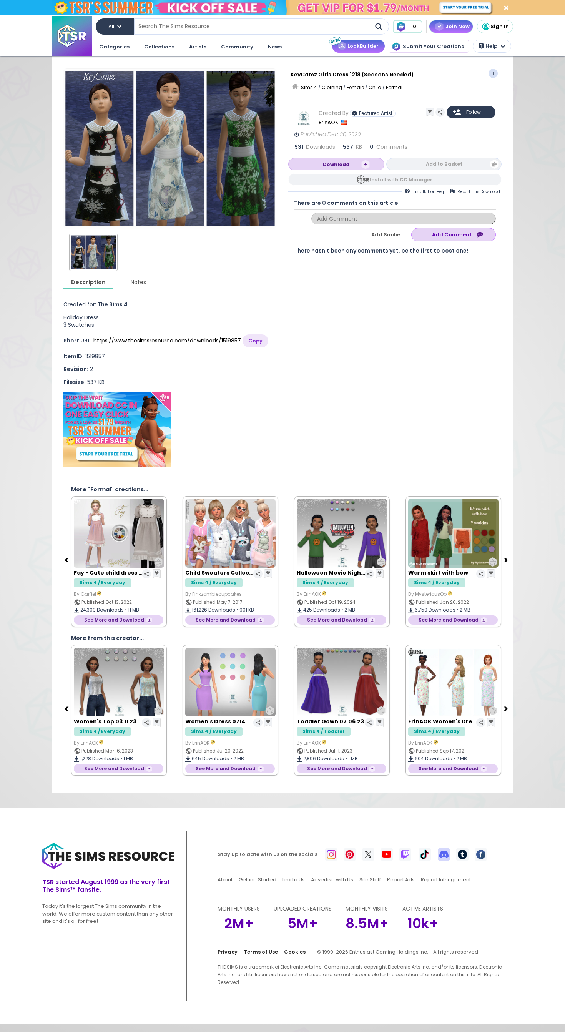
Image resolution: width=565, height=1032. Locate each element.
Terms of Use (261, 952)
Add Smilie (385, 234)
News (275, 46)
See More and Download (114, 620)
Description (88, 282)
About (225, 879)
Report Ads (401, 879)
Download (336, 164)
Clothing (332, 87)
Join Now (457, 26)
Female (355, 87)
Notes (138, 282)
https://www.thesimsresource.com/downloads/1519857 (167, 340)
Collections (159, 46)
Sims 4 (309, 87)
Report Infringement (446, 879)
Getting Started (257, 879)
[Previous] (67, 559)
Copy (255, 340)
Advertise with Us (332, 879)
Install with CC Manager (401, 179)
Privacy (228, 952)
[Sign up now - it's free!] (117, 429)
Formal (394, 87)
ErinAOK (329, 122)
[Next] (506, 559)
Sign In (499, 26)
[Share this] (440, 112)
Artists (197, 46)
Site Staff (370, 879)
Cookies (295, 952)
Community (237, 46)
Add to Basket (444, 164)
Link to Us (293, 879)
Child (375, 87)
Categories (114, 46)
